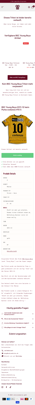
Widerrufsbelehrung (8, 375)
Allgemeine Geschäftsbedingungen (13, 370)
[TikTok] (10, 387)
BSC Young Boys (27, 259)
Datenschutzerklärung (8, 377)
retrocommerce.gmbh (20, 395)
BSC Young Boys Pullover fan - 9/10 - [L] (11, 64)
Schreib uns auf (13, 356)
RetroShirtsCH (12, 251)
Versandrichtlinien (8, 367)
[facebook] (6, 387)
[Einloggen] (29, 7)
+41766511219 (8, 350)
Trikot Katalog (2, 7)
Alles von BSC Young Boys (17, 77)
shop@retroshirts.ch (11, 353)
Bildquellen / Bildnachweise (11, 380)
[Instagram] (2, 387)
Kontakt (4, 364)
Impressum (4, 372)
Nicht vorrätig (17, 155)
